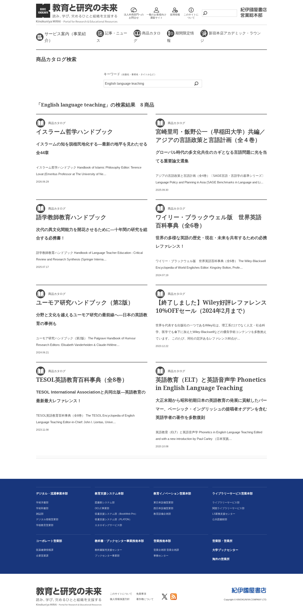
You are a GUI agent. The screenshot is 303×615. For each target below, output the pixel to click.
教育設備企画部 (162, 513)
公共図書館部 (219, 519)
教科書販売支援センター (108, 549)
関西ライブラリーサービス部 (228, 508)
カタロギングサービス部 (108, 525)
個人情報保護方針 (120, 599)
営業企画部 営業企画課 (166, 549)
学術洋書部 (42, 502)
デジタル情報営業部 (47, 519)
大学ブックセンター (225, 550)
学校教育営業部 (44, 525)
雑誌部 (39, 513)
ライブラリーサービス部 (226, 502)
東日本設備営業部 (163, 502)
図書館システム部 (105, 502)
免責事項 (141, 593)
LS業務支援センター (223, 513)
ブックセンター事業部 (107, 555)
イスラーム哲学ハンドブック (74, 131)
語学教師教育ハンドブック (71, 217)
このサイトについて (121, 593)
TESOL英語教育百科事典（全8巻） (82, 379)
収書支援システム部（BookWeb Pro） (116, 513)
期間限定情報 (180, 37)
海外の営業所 (221, 559)
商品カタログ (147, 37)
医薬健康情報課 (44, 549)
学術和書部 (42, 508)
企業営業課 (42, 555)
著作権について (145, 599)
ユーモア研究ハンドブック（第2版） (85, 302)
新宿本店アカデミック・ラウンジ (230, 37)
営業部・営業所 (222, 540)
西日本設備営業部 (163, 508)
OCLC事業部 (102, 508)
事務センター (161, 555)
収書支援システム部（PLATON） (113, 519)
